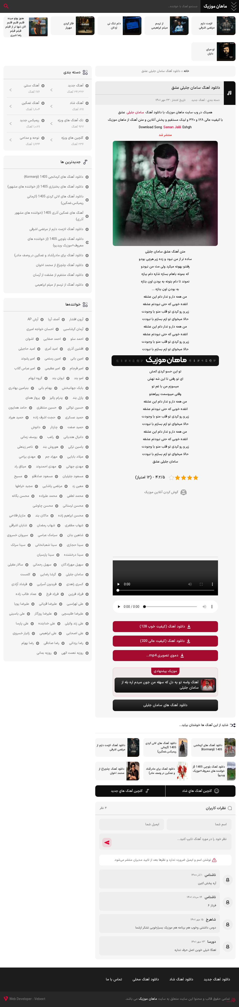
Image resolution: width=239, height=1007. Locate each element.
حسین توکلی (74, 407)
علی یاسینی (17, 613)
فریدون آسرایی (46, 584)
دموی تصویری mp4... (162, 655)
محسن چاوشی (43, 505)
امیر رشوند (28, 358)
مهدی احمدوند (46, 466)
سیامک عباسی (47, 535)
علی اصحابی (74, 633)
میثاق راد (20, 466)
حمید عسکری (74, 417)
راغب (50, 437)
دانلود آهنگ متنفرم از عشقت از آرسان (58, 275)
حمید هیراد (15, 417)
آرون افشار (76, 319)
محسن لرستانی (73, 505)
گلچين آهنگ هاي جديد (127, 791)
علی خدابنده (46, 623)
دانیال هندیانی (73, 437)
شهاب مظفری (74, 525)
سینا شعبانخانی (46, 545)
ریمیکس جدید (29, 120)
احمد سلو (76, 339)
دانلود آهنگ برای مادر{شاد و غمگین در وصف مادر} (48, 255)
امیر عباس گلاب (24, 368)
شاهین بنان (75, 535)
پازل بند (78, 397)
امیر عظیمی (52, 368)
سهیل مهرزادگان (72, 564)
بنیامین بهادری (18, 388)
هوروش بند (50, 447)
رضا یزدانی (76, 643)
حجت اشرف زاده (44, 417)
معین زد (77, 486)
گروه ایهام (35, 378)
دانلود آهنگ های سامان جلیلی (165, 705)
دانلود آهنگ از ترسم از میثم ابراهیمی (59, 284)
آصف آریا (54, 319)
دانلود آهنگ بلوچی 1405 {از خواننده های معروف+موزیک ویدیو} (56, 242)
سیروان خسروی (17, 535)
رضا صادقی (51, 643)
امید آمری (51, 348)
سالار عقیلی (15, 564)
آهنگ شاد (76, 103)
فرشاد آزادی (19, 584)
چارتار (54, 427)
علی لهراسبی (75, 603)
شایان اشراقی (18, 525)
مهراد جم (51, 456)
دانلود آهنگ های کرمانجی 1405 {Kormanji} (53, 176)
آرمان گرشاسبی (73, 329)
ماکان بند (41, 515)
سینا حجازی (75, 545)
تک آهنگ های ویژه (70, 120)
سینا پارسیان (45, 554)
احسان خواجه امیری (39, 329)
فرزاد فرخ (52, 594)
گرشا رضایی (48, 574)
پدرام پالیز (56, 397)
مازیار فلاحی (17, 515)
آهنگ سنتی (31, 85)
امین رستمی (53, 358)
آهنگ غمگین (30, 103)
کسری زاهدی (74, 584)
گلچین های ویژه (72, 137)
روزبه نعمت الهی (72, 653)
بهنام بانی (45, 388)
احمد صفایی (52, 339)
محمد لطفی (75, 496)
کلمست (25, 574)
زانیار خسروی (21, 633)
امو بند (78, 378)
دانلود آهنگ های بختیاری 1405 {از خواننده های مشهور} (45, 186)
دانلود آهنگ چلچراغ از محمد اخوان (59, 265)
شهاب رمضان (46, 525)
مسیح (18, 476)
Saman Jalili (172, 127)
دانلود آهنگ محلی (146, 979)
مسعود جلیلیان (73, 476)
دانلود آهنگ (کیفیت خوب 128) (162, 626)
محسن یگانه (20, 496)
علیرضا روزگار (43, 613)
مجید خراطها (24, 486)
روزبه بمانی (44, 653)
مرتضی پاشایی (52, 486)
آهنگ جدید (198, 100)
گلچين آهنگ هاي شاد (197, 791)
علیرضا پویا (21, 603)
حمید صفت (75, 427)
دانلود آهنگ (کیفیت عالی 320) (162, 641)
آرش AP (33, 319)
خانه (186, 71)
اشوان (29, 339)
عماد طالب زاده (26, 594)
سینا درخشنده (73, 554)
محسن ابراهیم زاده (70, 515)
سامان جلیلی (135, 112)
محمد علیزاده (48, 496)
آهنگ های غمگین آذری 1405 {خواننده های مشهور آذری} (49, 216)
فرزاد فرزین (75, 594)
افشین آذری (75, 348)
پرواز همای (32, 397)
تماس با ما (114, 979)
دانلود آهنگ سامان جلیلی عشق (196, 88)
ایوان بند (58, 378)
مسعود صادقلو (42, 476)
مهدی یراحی (27, 456)
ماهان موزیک (215, 6)
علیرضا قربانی (48, 603)
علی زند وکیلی (74, 623)
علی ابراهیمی (47, 633)
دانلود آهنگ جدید (217, 979)
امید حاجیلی (26, 348)
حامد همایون (17, 407)
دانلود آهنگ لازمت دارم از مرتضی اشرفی (56, 229)
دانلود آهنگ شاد (181, 979)
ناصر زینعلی (25, 447)
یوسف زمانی (29, 437)
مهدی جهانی (74, 466)
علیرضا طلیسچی (72, 613)
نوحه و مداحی (29, 137)
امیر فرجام (76, 368)
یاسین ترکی (75, 447)
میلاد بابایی (75, 456)
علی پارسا (22, 623)
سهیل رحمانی (42, 564)
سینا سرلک (18, 545)
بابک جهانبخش (72, 388)
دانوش (35, 427)
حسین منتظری (46, 407)
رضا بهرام (27, 643)
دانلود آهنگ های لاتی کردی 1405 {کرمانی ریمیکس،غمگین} (55, 200)
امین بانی (76, 358)
